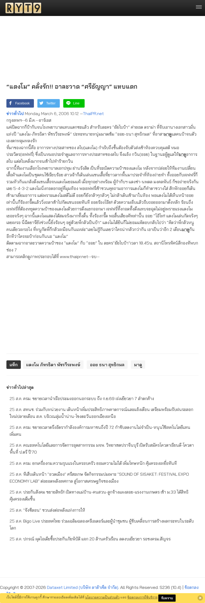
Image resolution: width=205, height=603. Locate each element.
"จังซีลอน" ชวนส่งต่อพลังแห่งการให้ (47, 510)
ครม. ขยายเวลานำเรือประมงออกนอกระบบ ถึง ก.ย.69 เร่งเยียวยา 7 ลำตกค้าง (82, 398)
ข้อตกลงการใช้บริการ (142, 597)
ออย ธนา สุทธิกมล (107, 364)
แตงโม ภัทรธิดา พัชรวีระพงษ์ (53, 364)
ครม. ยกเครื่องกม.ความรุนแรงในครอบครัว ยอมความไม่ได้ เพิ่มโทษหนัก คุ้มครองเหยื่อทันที (93, 463)
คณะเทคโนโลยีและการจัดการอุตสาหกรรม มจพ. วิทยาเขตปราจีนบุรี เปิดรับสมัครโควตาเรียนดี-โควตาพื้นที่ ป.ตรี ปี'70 (102, 448)
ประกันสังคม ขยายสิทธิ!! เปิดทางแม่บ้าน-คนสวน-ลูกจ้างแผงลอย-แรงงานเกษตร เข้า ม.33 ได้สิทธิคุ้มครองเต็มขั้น (99, 495)
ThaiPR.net (93, 113)
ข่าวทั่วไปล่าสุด (20, 387)
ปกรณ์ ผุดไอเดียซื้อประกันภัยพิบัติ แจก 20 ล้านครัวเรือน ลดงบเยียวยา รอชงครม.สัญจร (90, 538)
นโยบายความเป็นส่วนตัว (102, 597)
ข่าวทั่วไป (15, 113)
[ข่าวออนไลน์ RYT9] (21, 8)
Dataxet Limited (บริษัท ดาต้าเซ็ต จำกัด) (82, 587)
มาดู (167, 134)
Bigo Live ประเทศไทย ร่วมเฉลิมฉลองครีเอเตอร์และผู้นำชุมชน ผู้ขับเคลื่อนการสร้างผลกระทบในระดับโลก (102, 524)
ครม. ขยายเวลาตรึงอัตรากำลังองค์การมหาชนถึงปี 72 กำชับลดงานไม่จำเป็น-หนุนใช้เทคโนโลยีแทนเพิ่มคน (100, 431)
